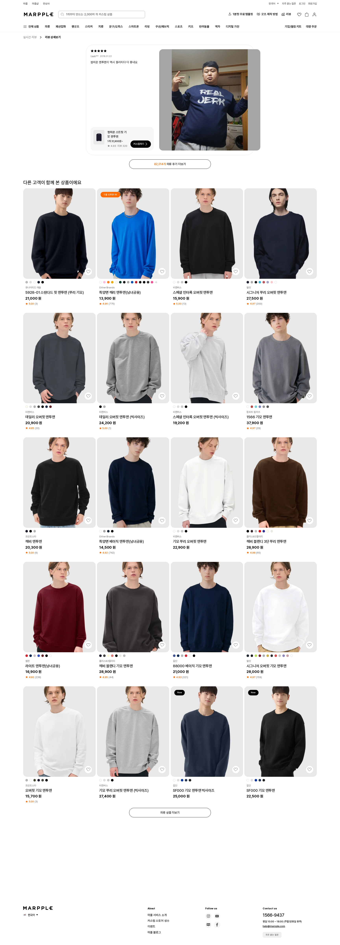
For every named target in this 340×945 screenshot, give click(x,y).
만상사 (46, 3)
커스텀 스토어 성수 (158, 921)
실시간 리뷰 (30, 37)
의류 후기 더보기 (170, 164)
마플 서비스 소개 (157, 915)
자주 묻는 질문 (272, 935)
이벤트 (151, 926)
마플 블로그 (154, 932)
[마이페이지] (314, 14)
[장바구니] (306, 14)
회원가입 (312, 3)
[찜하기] (88, 271)
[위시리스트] (299, 14)
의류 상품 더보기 (170, 812)
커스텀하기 (138, 143)
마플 (25, 3)
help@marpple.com (274, 926)
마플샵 (35, 3)
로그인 (302, 3)
